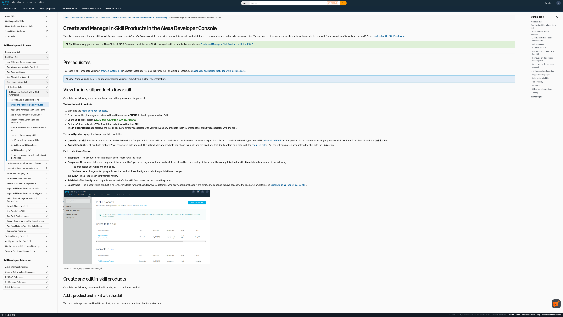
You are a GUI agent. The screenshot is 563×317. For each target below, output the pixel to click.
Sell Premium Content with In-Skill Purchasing (24, 93)
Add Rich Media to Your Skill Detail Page (24, 226)
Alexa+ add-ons (9, 8)
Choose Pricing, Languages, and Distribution (25, 121)
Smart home (28, 8)
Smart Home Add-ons (15, 31)
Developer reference (90, 8)
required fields (259, 145)
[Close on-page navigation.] (557, 16)
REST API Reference (14, 277)
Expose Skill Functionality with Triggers (24, 193)
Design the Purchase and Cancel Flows (28, 109)
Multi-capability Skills (14, 21)
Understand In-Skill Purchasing (389, 36)
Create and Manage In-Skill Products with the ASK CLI (29, 156)
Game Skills (10, 16)
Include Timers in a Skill (17, 206)
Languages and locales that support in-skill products (219, 70)
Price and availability (540, 78)
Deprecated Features (16, 231)
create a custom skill (111, 70)
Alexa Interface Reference (16, 267)
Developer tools (112, 8)
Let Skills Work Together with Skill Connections (22, 199)
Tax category (537, 82)
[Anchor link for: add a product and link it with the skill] (125, 295)
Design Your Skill (12, 52)
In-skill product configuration (542, 71)
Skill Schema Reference (15, 282)
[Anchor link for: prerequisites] (93, 61)
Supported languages (541, 75)
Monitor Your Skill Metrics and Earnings (22, 246)
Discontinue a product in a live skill (288, 184)
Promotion (536, 85)
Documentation (78, 18)
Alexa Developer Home (551, 314)
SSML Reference (12, 287)
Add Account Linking (16, 72)
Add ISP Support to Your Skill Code (26, 114)
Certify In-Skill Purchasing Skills (25, 140)
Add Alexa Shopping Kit (17, 173)
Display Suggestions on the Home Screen (25, 221)
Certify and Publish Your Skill (18, 241)
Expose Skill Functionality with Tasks (23, 188)
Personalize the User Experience (21, 183)
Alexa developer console (94, 110)
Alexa (67, 18)
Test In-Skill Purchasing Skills (24, 135)
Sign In (548, 3)
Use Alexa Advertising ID (18, 77)
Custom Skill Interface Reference (19, 272)
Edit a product (538, 44)
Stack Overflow (528, 314)
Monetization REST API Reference (23, 168)
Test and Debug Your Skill (16, 236)
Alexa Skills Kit (68, 8)
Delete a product (539, 48)
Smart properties (48, 8)
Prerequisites (536, 22)
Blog (539, 314)
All (244, 3)
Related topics (536, 97)
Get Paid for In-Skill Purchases (24, 145)
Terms (512, 314)
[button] (68, 9)
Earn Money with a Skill (17, 82)
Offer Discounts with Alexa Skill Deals (24, 163)
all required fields (273, 140)
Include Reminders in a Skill (19, 178)
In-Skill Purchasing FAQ (21, 150)
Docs (518, 314)
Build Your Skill (11, 57)
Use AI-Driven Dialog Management (22, 62)
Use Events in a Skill (15, 211)
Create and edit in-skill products (540, 32)
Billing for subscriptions (542, 89)
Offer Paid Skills (15, 87)
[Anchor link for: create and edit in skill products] (128, 278)
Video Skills (10, 36)
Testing (535, 93)
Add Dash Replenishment (18, 216)
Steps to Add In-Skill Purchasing (25, 99)
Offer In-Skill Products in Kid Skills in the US (28, 128)
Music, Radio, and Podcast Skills (19, 26)
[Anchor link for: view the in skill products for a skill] (133, 89)
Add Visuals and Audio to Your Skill (22, 67)
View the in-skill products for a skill (543, 26)
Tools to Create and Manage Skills (20, 251)
